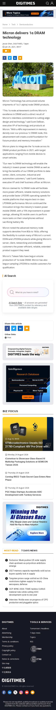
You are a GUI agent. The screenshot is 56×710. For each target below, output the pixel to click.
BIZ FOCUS (10, 411)
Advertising (6, 633)
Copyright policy (8, 650)
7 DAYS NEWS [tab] (29, 550)
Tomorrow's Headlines (39, 628)
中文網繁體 (6, 667)
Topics (33, 637)
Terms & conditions (10, 641)
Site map (5, 663)
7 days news (35, 633)
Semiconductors (26, 24)
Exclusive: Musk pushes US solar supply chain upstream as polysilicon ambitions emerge (27, 563)
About (4, 628)
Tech (13, 24)
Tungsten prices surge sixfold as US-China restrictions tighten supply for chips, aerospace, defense (28, 581)
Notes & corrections (10, 659)
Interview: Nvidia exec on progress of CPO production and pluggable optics (28, 601)
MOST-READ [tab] (11, 550)
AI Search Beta (15, 303)
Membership (7, 637)
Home (5, 24)
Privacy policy (7, 646)
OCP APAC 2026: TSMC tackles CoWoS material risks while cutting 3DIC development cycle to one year (27, 592)
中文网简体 (6, 672)
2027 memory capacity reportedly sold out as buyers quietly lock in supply (29, 572)
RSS (31, 641)
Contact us (6, 654)
